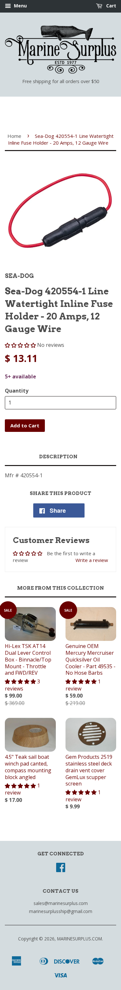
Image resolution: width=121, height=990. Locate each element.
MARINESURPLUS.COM (79, 939)
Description (58, 457)
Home (14, 136)
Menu (20, 6)
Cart (110, 6)
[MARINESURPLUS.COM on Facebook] (61, 869)
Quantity (16, 390)
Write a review (92, 560)
